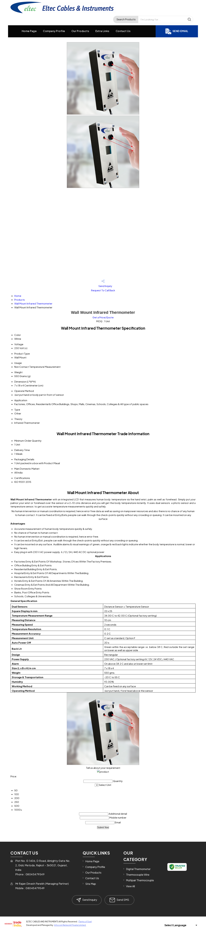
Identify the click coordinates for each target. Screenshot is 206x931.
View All (130, 886)
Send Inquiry (105, 285)
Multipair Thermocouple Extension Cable (140, 882)
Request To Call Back (103, 290)
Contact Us (123, 31)
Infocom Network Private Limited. (70, 925)
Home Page (29, 31)
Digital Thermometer (138, 869)
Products (19, 299)
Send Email (180, 31)
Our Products (80, 31)
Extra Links (102, 31)
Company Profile (54, 31)
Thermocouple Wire (137, 874)
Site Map (90, 883)
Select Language (175, 925)
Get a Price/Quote (103, 317)
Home (17, 295)
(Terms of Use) (85, 921)
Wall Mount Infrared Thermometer (33, 303)
